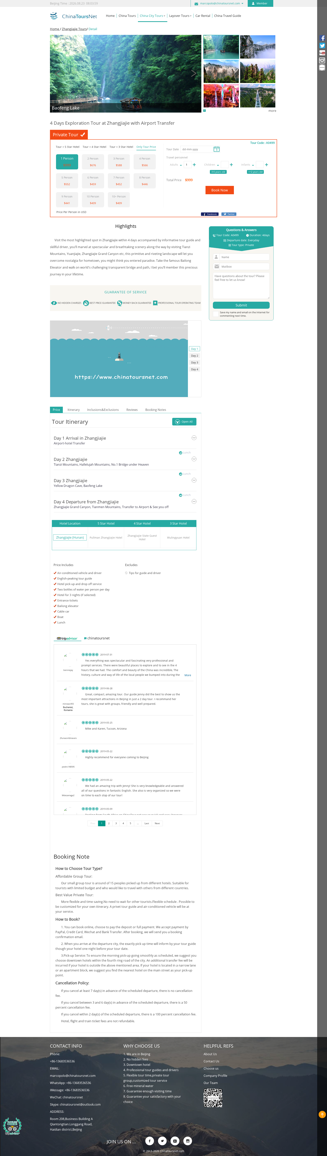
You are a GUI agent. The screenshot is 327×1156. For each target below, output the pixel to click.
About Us (210, 1054)
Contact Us (211, 1061)
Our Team (211, 1083)
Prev (92, 823)
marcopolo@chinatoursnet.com (220, 3)
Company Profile (215, 1076)
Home (55, 29)
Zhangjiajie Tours (74, 29)
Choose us (211, 1068)
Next (157, 823)
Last (147, 823)
